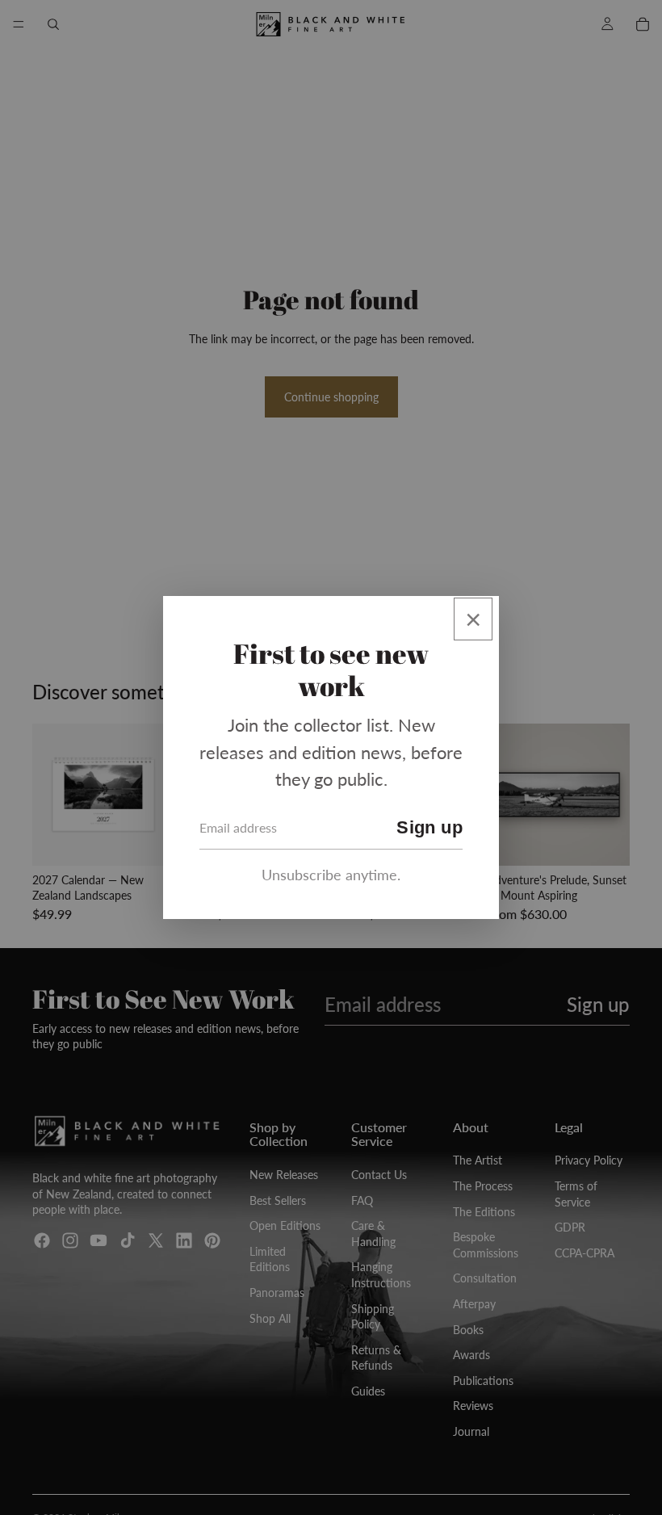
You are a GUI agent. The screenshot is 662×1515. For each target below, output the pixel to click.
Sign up (429, 827)
